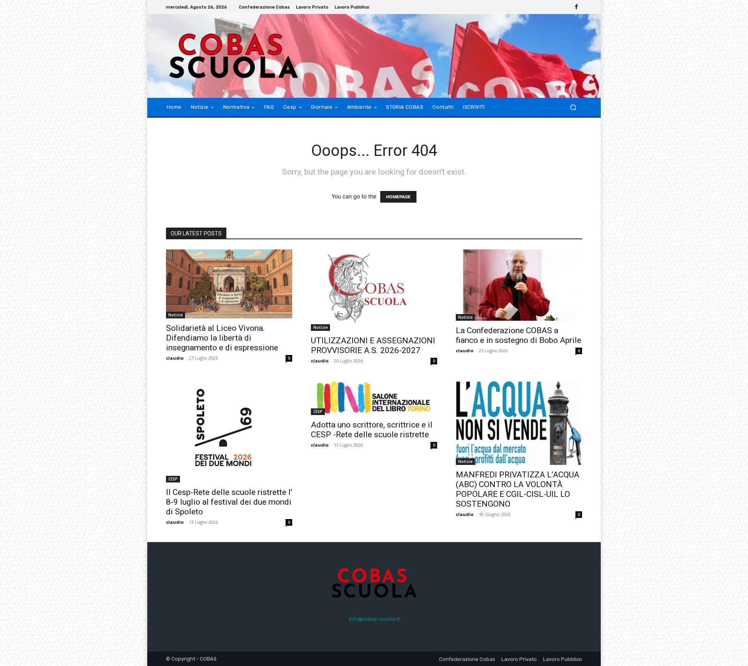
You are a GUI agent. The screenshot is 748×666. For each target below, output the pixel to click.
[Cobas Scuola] (222, 56)
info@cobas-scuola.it (374, 619)
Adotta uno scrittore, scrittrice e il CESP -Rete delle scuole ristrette (371, 429)
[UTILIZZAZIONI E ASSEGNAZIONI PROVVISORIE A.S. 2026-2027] (374, 290)
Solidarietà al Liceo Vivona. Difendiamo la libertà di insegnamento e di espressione (222, 337)
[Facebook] (576, 7)
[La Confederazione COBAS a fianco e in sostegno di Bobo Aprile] (519, 284)
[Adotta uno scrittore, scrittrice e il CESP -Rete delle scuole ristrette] (374, 398)
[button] (573, 107)
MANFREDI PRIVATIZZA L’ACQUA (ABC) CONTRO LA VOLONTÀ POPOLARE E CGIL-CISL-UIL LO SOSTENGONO (517, 489)
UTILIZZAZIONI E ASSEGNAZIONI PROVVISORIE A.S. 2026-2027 (373, 345)
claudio (174, 358)
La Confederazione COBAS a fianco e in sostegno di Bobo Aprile (518, 335)
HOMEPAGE (398, 197)
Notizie (175, 315)
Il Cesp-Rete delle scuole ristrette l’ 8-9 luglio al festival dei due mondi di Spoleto (229, 502)
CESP (173, 479)
